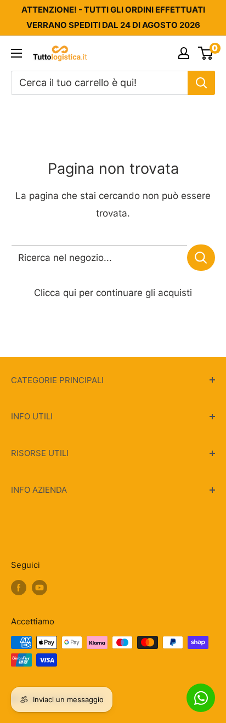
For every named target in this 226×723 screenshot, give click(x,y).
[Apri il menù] (16, 53)
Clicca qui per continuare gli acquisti (113, 292)
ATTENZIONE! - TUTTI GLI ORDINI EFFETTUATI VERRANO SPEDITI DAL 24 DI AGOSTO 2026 (113, 17)
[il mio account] (183, 53)
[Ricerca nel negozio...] (201, 257)
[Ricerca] (201, 83)
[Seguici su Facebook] (18, 587)
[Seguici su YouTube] (39, 587)
